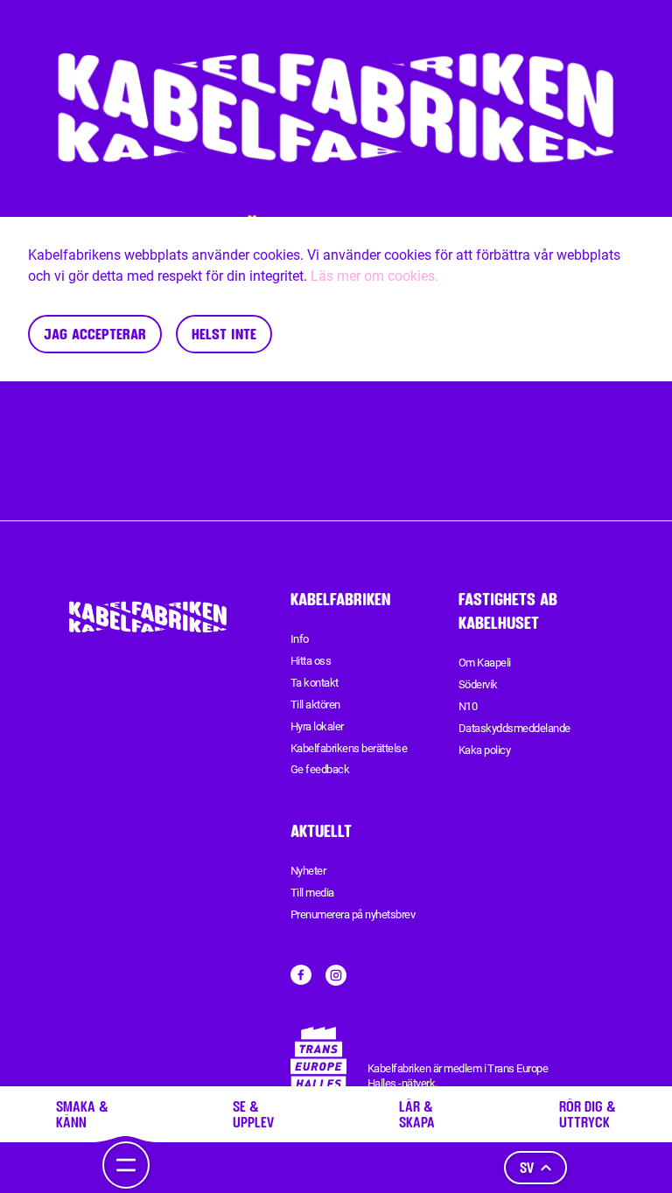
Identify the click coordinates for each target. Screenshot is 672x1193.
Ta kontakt (314, 682)
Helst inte (224, 333)
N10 (467, 706)
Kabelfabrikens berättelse (348, 748)
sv (527, 1167)
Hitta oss (310, 660)
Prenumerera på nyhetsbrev (352, 914)
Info (299, 638)
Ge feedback (319, 769)
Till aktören (315, 704)
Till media (312, 892)
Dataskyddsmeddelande (514, 728)
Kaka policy (484, 750)
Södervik (478, 684)
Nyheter (308, 870)
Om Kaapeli (484, 662)
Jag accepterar (95, 333)
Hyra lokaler (317, 726)
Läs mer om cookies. (374, 276)
